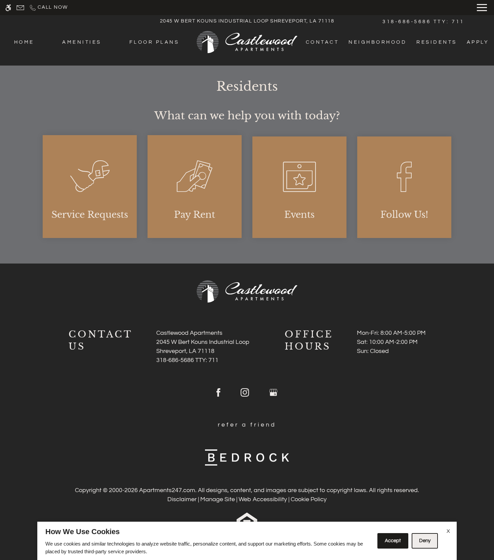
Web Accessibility (263, 499)
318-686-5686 (423, 21)
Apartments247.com (167, 490)
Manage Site (217, 499)
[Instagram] (245, 395)
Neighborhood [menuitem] (377, 42)
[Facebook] (218, 395)
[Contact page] (20, 7)
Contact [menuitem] (322, 42)
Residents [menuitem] (436, 42)
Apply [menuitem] (478, 42)
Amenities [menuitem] (81, 42)
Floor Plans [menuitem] (154, 42)
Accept (393, 540)
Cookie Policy (309, 499)
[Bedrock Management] (247, 457)
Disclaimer (182, 499)
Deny (424, 540)
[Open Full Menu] (482, 7)
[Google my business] (273, 395)
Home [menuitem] (24, 42)
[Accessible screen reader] (8, 7)
